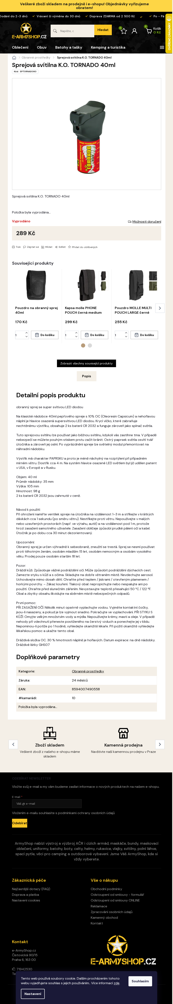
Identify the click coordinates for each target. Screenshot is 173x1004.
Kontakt (97, 923)
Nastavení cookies (26, 900)
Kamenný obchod (104, 917)
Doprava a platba (25, 894)
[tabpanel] (37, 306)
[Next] (160, 744)
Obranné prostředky (88, 671)
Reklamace (99, 906)
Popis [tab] (86, 376)
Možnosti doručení (146, 221)
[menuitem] (20, 47)
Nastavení (32, 994)
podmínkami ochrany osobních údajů (86, 813)
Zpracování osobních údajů (111, 912)
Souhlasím (140, 981)
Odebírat (19, 823)
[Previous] (13, 744)
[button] (26, 333)
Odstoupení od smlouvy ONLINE (115, 900)
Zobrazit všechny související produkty (86, 363)
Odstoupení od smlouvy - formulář (117, 894)
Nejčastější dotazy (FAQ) (31, 889)
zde (116, 983)
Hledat (103, 30)
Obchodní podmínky (106, 889)
